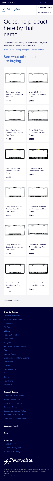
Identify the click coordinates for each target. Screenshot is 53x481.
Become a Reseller (12, 426)
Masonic (7, 365)
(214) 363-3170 (8, 2)
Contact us (17, 301)
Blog (6, 433)
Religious (8, 342)
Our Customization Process (15, 418)
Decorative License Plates (15, 411)
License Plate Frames (13, 403)
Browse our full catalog (12, 50)
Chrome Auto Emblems (14, 395)
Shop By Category (12, 312)
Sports (6, 377)
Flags (6, 350)
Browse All (8, 385)
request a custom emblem (34, 50)
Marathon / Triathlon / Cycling (16, 358)
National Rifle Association (15, 346)
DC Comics (8, 327)
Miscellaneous (10, 369)
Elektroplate (11, 10)
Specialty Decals (11, 407)
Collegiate (8, 323)
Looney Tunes (10, 354)
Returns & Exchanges (13, 451)
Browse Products (45, 7)
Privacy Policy (10, 444)
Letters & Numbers (12, 315)
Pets (5, 373)
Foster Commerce (15, 476)
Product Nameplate (12, 399)
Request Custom (44, 12)
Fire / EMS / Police (11, 335)
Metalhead (8, 338)
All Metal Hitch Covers (13, 415)
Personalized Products (13, 319)
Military (7, 331)
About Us (8, 440)
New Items (8, 381)
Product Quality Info (12, 447)
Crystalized (8, 362)
